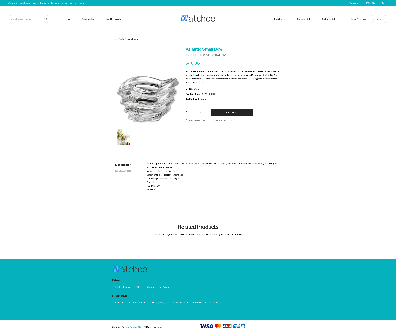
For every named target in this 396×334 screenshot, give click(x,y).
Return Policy (199, 302)
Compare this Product (224, 120)
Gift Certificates (122, 287)
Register (363, 19)
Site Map (151, 287)
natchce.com (136, 327)
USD (383, 3)
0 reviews (204, 55)
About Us (118, 302)
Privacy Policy (158, 302)
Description (123, 164)
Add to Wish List (197, 120)
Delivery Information (137, 302)
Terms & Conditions (179, 302)
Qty (188, 112)
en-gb (372, 3)
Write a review (219, 55)
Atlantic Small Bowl (129, 39)
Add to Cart (231, 112)
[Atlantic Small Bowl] (124, 137)
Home (115, 39)
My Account (165, 287)
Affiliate (138, 287)
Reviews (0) (123, 171)
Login (353, 19)
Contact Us (215, 302)
